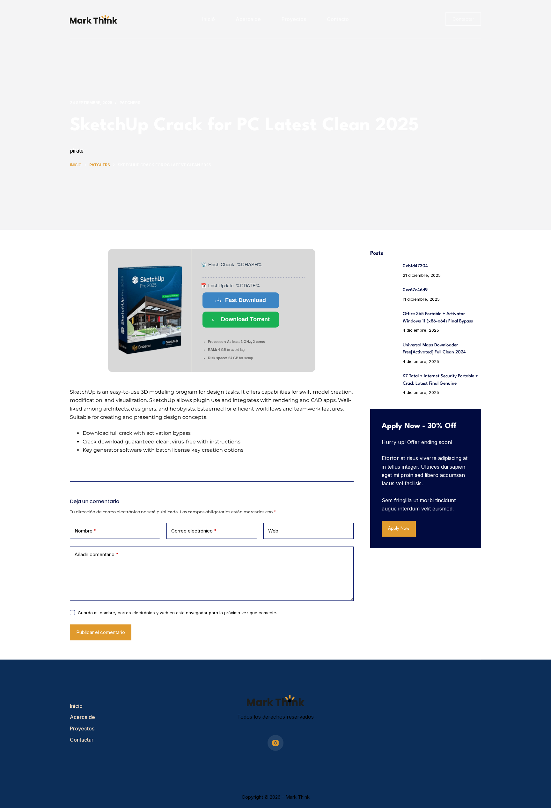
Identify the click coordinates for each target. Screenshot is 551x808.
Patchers (130, 102)
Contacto (338, 19)
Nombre (86, 531)
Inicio (76, 706)
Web (273, 531)
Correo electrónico (194, 531)
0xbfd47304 (415, 266)
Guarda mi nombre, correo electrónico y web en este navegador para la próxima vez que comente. (177, 612)
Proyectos (294, 19)
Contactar (463, 19)
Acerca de (248, 19)
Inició (208, 19)
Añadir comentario (97, 554)
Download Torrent (245, 319)
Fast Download (245, 300)
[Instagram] (275, 743)
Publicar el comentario (100, 632)
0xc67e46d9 (415, 290)
